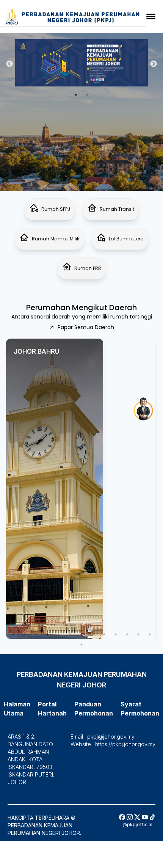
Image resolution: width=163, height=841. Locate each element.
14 (81, 644)
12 (138, 634)
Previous (9, 64)
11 (127, 634)
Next (153, 64)
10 (115, 634)
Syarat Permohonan (39, 29)
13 (150, 634)
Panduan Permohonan (42, 17)
